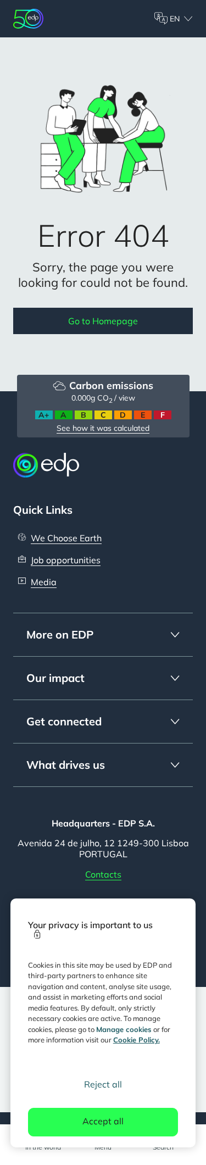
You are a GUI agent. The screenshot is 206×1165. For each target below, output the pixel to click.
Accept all (103, 1121)
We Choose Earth (66, 537)
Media (44, 581)
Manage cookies (124, 1029)
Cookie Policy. (136, 1039)
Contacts (103, 874)
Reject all (103, 1084)
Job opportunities (66, 559)
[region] (103, 1022)
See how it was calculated (103, 428)
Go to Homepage (103, 320)
